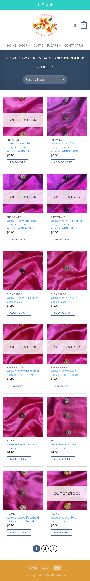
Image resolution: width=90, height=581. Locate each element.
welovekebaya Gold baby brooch (63, 519)
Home (11, 45)
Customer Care (45, 45)
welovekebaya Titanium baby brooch (22, 299)
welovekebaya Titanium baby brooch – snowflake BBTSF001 (66, 224)
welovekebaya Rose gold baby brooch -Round (23, 519)
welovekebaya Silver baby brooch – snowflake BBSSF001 (64, 147)
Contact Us (73, 45)
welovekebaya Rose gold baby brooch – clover (23, 372)
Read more (17, 162)
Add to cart (63, 162)
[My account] (75, 25)
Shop (23, 45)
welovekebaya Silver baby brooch (64, 299)
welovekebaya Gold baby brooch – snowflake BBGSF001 (21, 147)
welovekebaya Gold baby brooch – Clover (65, 372)
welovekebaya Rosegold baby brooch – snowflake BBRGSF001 (22, 224)
